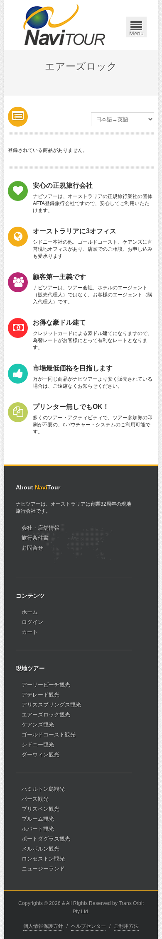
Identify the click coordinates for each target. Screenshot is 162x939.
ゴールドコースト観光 (49, 734)
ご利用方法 (126, 926)
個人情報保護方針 (43, 926)
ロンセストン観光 (43, 859)
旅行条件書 (35, 538)
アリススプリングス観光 (51, 705)
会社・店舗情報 (40, 528)
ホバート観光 (38, 829)
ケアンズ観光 (38, 724)
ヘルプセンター (88, 926)
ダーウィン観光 (40, 754)
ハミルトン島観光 (43, 789)
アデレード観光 (40, 695)
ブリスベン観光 (40, 809)
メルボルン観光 (40, 849)
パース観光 (35, 799)
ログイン (32, 622)
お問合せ (32, 548)
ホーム (30, 612)
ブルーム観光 (38, 819)
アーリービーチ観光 (46, 685)
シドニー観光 (38, 744)
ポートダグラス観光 (46, 839)
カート (30, 632)
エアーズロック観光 (46, 715)
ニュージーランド (43, 869)
